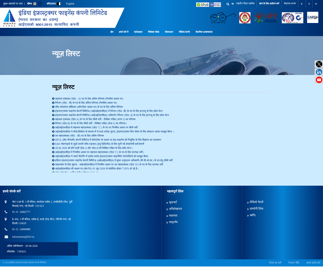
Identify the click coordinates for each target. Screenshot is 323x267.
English (70, 4)
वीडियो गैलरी (256, 202)
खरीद (253, 215)
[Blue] (40, 3)
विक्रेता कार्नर (290, 3)
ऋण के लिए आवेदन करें (269, 3)
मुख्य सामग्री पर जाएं (12, 4)
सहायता (173, 215)
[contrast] (59, 3)
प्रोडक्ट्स (138, 31)
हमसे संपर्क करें (313, 262)
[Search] (226, 4)
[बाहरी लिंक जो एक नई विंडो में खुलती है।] (202, 4)
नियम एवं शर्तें (275, 262)
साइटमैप (173, 222)
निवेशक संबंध (153, 31)
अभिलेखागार (175, 208)
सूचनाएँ (173, 202)
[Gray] (34, 3)
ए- (302, 4)
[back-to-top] (312, 256)
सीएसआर (169, 31)
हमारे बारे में (123, 31)
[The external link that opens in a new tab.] (312, 18)
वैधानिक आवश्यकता (204, 31)
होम (111, 31)
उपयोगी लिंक (256, 208)
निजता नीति (293, 262)
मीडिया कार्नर (184, 31)
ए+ (316, 4)
